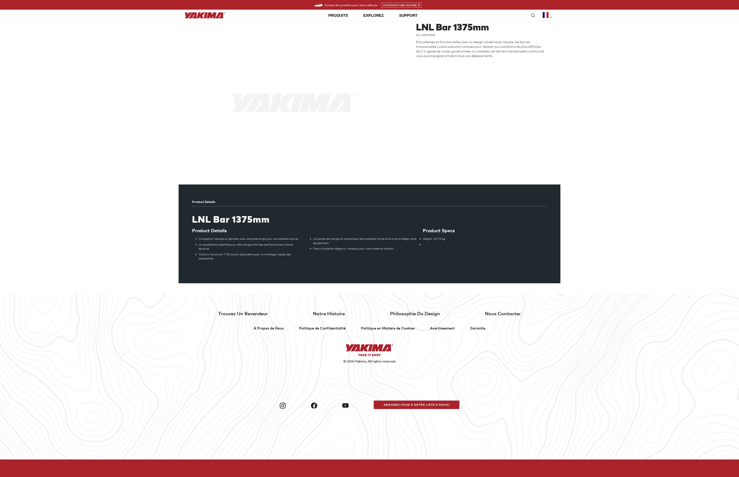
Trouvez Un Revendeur (243, 313)
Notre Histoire (329, 313)
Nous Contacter (503, 313)
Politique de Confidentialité (322, 328)
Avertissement (442, 328)
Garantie (477, 328)
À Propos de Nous (269, 328)
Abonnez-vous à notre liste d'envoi (417, 404)
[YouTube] (356, 405)
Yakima (360, 361)
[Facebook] (325, 405)
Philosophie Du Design (415, 313)
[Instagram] (294, 405)
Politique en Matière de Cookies (388, 328)
